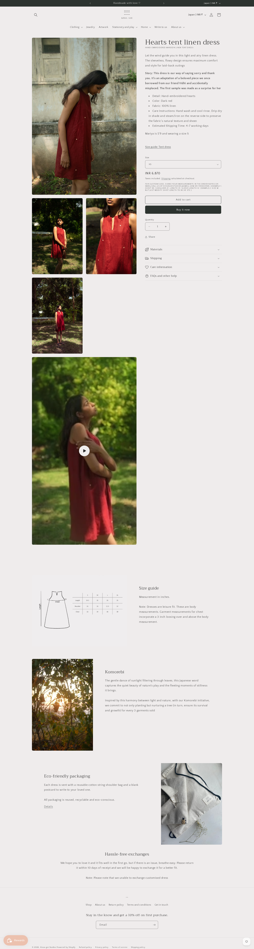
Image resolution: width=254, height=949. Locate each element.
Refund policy (85, 947)
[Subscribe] (154, 925)
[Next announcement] (164, 3)
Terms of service (120, 947)
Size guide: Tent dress (158, 147)
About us (100, 904)
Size (147, 157)
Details (48, 806)
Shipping (166, 178)
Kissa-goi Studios (48, 947)
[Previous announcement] (90, 3)
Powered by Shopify (66, 947)
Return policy (116, 904)
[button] (36, 15)
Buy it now (183, 209)
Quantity (149, 219)
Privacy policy (102, 947)
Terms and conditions (139, 904)
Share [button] (152, 236)
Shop (89, 904)
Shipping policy (138, 947)
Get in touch (161, 904)
